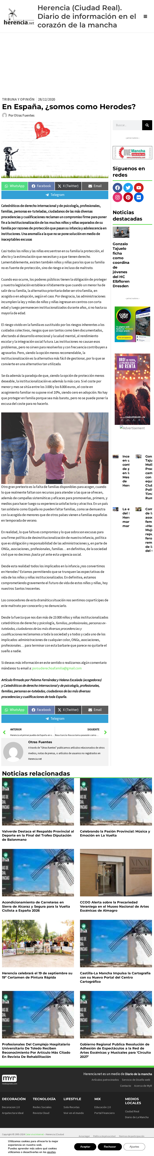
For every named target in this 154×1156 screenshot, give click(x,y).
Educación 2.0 (102, 1107)
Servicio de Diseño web (136, 1079)
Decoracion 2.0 (11, 1107)
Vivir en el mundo (74, 1113)
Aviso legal (84, 1136)
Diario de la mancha (138, 1074)
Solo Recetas (72, 1107)
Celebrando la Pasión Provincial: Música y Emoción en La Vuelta (115, 833)
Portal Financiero (104, 1113)
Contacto (125, 1085)
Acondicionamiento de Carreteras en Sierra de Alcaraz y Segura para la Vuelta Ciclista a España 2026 (36, 906)
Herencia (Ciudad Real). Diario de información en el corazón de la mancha (86, 16)
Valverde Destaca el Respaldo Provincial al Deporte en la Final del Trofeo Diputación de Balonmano (38, 835)
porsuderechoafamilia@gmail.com (57, 668)
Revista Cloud (41, 1113)
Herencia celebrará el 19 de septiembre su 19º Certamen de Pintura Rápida (37, 975)
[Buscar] (147, 125)
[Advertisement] (77, 63)
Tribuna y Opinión (18, 99)
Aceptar (85, 1147)
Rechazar (110, 1147)
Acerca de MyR (143, 1085)
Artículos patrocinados (105, 1079)
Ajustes (134, 1147)
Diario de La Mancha (137, 1117)
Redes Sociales (42, 1107)
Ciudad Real (132, 1111)
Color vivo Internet (34, 1134)
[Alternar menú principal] (145, 16)
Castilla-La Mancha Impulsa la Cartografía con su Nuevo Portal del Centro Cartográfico (115, 977)
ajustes (51, 1152)
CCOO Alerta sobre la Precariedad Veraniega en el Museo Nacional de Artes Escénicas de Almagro (114, 906)
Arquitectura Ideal (12, 1113)
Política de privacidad (104, 1136)
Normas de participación (131, 1136)
